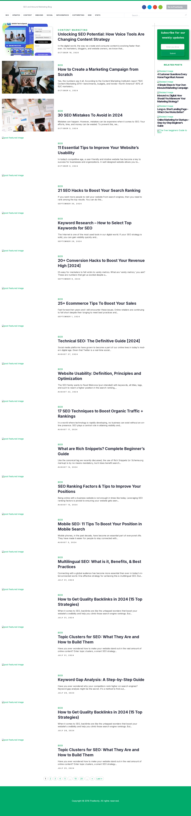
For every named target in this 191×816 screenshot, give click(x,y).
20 (81, 778)
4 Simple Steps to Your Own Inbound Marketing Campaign (172, 86)
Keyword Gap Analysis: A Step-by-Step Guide (101, 679)
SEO (7, 15)
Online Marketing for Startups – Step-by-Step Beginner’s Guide (173, 122)
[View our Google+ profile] (155, 6)
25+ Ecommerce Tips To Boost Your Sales (97, 303)
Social (50, 15)
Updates (16, 15)
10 (75, 778)
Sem (89, 15)
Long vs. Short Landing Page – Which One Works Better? (172, 111)
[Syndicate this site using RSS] (160, 6)
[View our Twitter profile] (149, 6)
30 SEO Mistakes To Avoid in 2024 (90, 115)
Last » (99, 778)
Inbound (39, 15)
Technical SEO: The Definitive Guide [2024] (99, 341)
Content (27, 15)
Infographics (62, 15)
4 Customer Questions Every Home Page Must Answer (172, 76)
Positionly (94, 801)
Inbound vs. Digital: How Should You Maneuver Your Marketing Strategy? (171, 98)
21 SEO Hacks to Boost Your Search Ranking (99, 190)
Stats (97, 15)
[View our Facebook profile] (144, 6)
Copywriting (78, 15)
